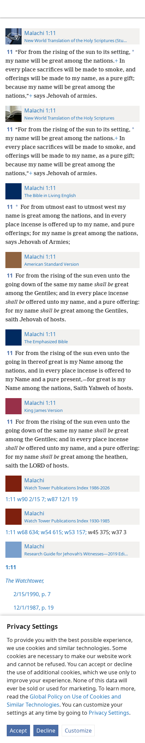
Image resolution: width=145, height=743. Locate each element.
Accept (18, 730)
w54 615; (51, 532)
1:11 (10, 499)
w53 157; (75, 532)
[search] (136, 8)
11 (10, 52)
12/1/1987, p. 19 (33, 607)
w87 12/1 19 (62, 499)
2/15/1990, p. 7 (32, 594)
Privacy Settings (109, 712)
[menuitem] (10, 8)
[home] (10, 8)
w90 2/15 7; (31, 499)
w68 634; (28, 532)
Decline (45, 730)
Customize (78, 730)
